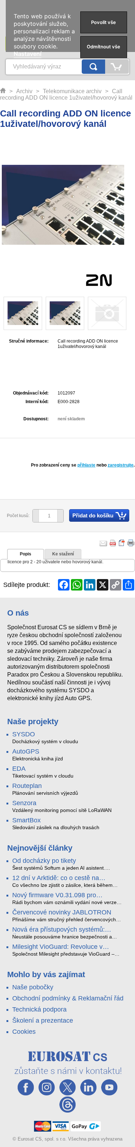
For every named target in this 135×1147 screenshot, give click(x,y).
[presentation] (26, 554)
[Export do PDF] (113, 542)
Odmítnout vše (103, 46)
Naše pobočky (32, 987)
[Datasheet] (122, 542)
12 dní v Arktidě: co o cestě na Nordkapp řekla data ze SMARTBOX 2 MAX (67, 878)
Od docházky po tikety (44, 860)
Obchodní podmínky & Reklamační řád (67, 998)
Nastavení (27, 54)
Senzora (24, 803)
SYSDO (23, 734)
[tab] (25, 554)
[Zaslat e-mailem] (103, 542)
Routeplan (27, 785)
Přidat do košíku (92, 515)
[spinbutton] (45, 516)
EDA (19, 768)
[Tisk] (131, 542)
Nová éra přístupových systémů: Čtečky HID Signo (58, 930)
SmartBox (26, 820)
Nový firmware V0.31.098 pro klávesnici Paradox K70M (54, 895)
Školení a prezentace (42, 1020)
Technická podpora (39, 1009)
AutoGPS (25, 751)
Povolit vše (103, 22)
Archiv (24, 91)
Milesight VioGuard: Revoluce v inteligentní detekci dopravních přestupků (57, 947)
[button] (60, 516)
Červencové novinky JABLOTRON (61, 912)
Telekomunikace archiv (72, 91)
